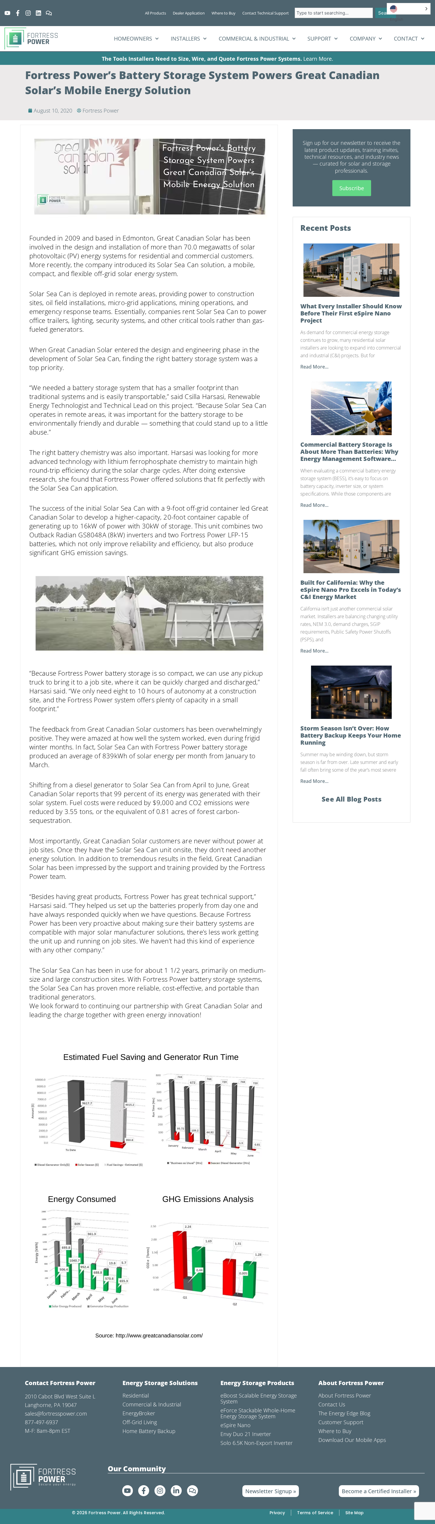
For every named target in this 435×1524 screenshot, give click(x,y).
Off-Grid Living (140, 1422)
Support (319, 38)
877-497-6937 (41, 1422)
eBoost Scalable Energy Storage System (258, 1398)
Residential (136, 1395)
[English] (409, 9)
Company (363, 38)
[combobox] (334, 13)
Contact (406, 38)
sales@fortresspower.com (56, 1413)
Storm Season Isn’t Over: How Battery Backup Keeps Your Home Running (350, 735)
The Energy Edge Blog (344, 1413)
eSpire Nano (235, 1425)
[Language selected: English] (409, 9)
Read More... (314, 366)
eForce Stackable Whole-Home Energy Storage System (257, 1413)
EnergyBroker (139, 1413)
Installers (185, 38)
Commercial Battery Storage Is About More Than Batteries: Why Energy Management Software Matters (349, 451)
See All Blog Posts (351, 798)
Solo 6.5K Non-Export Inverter (256, 1443)
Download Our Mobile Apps (352, 1440)
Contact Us (331, 1404)
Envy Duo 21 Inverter (245, 1434)
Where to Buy (334, 1431)
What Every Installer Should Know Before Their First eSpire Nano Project (351, 313)
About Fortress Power (344, 1395)
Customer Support (340, 1422)
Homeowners (133, 38)
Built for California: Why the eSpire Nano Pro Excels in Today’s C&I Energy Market (350, 589)
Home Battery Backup (149, 1431)
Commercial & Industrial (254, 38)
